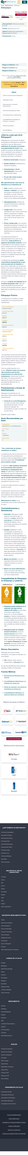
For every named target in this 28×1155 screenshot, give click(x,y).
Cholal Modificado (6, 1012)
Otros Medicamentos (6, 1035)
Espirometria (4, 1064)
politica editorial (16, 76)
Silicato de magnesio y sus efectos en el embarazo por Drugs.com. (15, 688)
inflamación (20, 549)
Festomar (3, 1032)
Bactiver (3, 1015)
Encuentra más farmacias (14, 739)
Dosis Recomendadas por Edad (11, 110)
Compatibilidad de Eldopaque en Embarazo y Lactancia (11, 120)
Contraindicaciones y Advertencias (12, 115)
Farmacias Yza (5, 853)
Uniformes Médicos (6, 989)
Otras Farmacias (5, 862)
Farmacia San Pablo (6, 847)
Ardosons (3, 1018)
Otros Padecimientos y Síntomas (9, 949)
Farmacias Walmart (6, 856)
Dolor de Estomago (6, 929)
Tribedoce (3, 1009)
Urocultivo (3, 1058)
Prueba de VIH (5, 1075)
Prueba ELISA (5, 1072)
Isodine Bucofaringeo (6, 969)
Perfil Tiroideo (5, 1061)
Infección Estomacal (6, 932)
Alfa (2, 883)
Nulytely (3, 1026)
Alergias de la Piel (6, 938)
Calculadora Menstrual (7, 1101)
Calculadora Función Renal (8, 1104)
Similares (3, 877)
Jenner (3, 886)
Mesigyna (3, 981)
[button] (19, 2)
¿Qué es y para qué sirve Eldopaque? (13, 95)
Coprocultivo (4, 1070)
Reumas (3, 946)
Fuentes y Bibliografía (14, 1126)
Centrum (3, 975)
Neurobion (4, 984)
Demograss (4, 978)
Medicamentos (9, 5)
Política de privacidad (8, 1133)
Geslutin (3, 1006)
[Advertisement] (14, 49)
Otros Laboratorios (6, 906)
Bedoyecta (4, 966)
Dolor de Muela (5, 935)
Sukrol (3, 972)
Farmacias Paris (5, 841)
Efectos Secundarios (8, 125)
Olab (2, 900)
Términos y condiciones (14, 1130)
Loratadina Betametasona (8, 1024)
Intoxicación (4, 941)
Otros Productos (5, 992)
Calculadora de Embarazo (8, 1098)
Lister (2, 897)
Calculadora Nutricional (7, 1095)
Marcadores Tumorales (7, 1067)
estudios (6, 616)
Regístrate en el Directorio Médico (11, 1122)
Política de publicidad (20, 1133)
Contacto (23, 1122)
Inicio (2, 5)
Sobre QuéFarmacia (14, 1118)
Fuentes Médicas (7, 130)
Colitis (2, 920)
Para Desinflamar (5, 926)
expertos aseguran (9, 634)
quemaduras (8, 520)
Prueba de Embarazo (6, 1049)
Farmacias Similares (6, 835)
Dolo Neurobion (5, 1029)
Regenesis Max (5, 987)
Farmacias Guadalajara (7, 832)
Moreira (3, 895)
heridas (13, 518)
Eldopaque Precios (8, 100)
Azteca (3, 889)
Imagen (3, 903)
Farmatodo (4, 859)
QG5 (2, 1021)
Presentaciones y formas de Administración (10, 105)
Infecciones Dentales (6, 923)
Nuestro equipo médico (21, 75)
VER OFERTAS (21, 14)
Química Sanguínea (6, 1055)
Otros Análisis (5, 1078)
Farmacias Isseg (5, 850)
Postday (3, 963)
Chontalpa (4, 892)
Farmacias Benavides (7, 844)
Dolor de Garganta (6, 943)
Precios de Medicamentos (14, 1115)
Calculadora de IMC (6, 1092)
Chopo (3, 880)
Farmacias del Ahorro (6, 838)
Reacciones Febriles (6, 1052)
